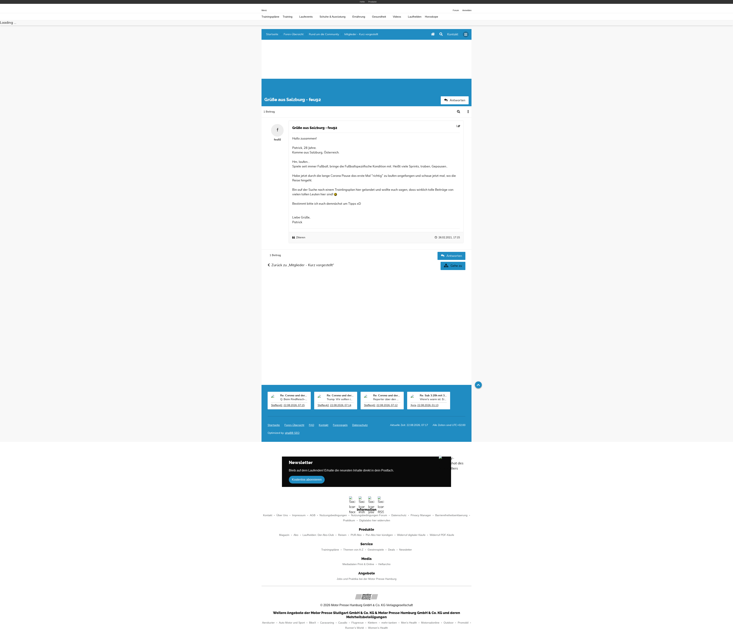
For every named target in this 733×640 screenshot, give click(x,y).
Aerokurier (268, 622)
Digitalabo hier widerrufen (374, 520)
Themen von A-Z (353, 549)
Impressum (299, 515)
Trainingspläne (270, 16)
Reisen (342, 535)
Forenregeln (340, 425)
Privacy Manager (421, 515)
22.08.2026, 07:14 (340, 405)
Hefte (362, 2)
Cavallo (342, 622)
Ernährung (358, 16)
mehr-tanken (389, 622)
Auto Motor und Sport (292, 622)
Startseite (274, 425)
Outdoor (449, 622)
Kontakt (267, 515)
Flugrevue (357, 622)
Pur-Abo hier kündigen (379, 535)
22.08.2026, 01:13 (427, 405)
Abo (296, 535)
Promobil (463, 622)
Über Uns (282, 515)
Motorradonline (430, 622)
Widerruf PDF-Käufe (442, 535)
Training (287, 16)
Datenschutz (360, 425)
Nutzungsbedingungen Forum (369, 515)
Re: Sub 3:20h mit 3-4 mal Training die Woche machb (433, 395)
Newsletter (405, 549)
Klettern (372, 622)
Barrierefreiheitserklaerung (451, 515)
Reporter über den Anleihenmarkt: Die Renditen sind (386, 399)
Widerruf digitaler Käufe (411, 535)
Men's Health (409, 622)
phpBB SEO (292, 433)
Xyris (413, 405)
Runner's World (354, 627)
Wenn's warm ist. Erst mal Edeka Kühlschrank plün (433, 399)
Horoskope (431, 16)
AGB (312, 515)
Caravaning (327, 622)
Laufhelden (414, 16)
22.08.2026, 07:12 (387, 405)
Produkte (372, 2)
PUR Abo (356, 535)
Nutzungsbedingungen (333, 515)
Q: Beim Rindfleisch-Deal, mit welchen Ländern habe (293, 399)
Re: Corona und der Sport (293, 395)
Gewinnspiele (376, 549)
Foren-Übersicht (294, 425)
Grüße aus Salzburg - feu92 (314, 128)
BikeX (312, 622)
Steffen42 (276, 405)
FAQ (311, 425)
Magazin (284, 535)
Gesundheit (379, 16)
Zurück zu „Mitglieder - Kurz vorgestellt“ (302, 265)
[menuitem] (323, 425)
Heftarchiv (384, 564)
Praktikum (349, 520)
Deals (391, 549)
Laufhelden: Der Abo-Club (318, 535)
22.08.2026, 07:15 (294, 405)
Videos (397, 16)
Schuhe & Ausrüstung (333, 16)
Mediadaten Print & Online (358, 564)
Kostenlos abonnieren (307, 479)
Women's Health (378, 627)
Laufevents (306, 16)
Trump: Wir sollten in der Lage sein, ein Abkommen (340, 399)
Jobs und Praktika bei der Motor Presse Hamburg (366, 579)
